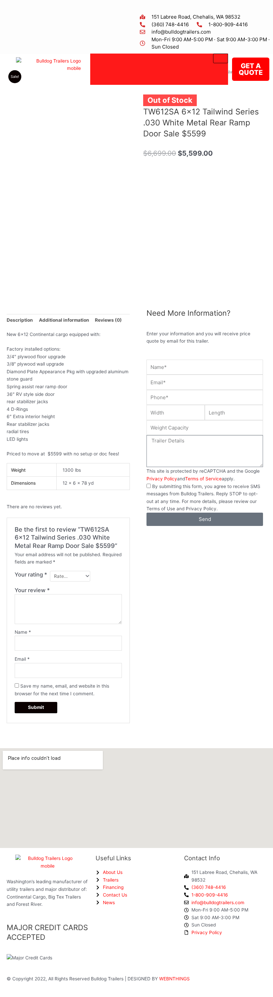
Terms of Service (203, 478)
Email (22, 659)
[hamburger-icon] (220, 58)
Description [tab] (20, 320)
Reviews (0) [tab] (108, 320)
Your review (32, 590)
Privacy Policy (161, 478)
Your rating (31, 574)
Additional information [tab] (64, 320)
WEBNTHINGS (174, 978)
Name (23, 632)
